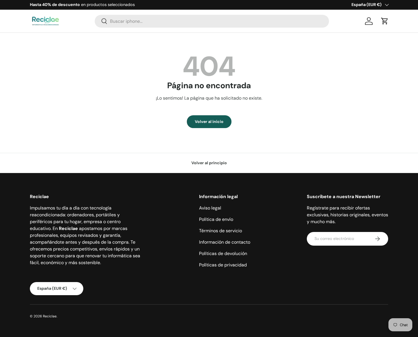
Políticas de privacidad (223, 265)
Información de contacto (224, 242)
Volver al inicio (209, 121)
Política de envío (216, 219)
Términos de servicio (220, 231)
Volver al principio (209, 162)
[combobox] (212, 21)
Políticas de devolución (223, 253)
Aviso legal (210, 208)
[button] (384, 21)
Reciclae (50, 316)
